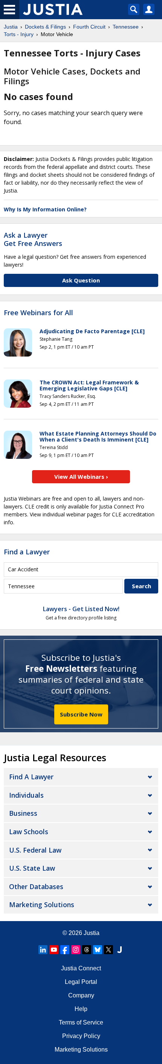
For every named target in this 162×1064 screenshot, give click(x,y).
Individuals (26, 795)
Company (81, 995)
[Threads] (86, 949)
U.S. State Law (32, 868)
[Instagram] (75, 949)
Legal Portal (81, 982)
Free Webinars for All (38, 313)
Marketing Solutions (41, 904)
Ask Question (81, 280)
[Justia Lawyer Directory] (119, 949)
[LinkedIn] (42, 949)
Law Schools (28, 831)
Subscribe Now (81, 714)
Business (23, 813)
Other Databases (36, 886)
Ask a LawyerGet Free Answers (33, 239)
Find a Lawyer (27, 551)
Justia (91, 933)
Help (81, 1009)
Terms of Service (81, 1022)
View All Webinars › (81, 476)
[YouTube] (53, 949)
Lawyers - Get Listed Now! (81, 609)
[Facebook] (64, 949)
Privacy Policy (81, 1036)
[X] (108, 949)
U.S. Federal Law (35, 850)
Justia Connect (81, 968)
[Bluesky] (97, 949)
